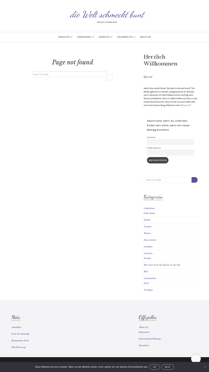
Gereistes (64, 37)
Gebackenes (84, 37)
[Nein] (205, 367)
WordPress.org (18, 347)
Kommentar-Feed (20, 340)
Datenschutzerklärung (150, 338)
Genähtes (105, 37)
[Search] (109, 77)
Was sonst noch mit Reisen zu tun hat (162, 265)
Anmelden (16, 327)
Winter (147, 233)
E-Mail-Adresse (154, 148)
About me (145, 37)
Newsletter (144, 345)
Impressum (144, 332)
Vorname (151, 137)
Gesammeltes (125, 37)
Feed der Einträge (20, 334)
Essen (146, 283)
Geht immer (149, 213)
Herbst (147, 220)
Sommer (148, 226)
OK (154, 367)
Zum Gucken (150, 240)
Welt (146, 271)
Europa (147, 258)
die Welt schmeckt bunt (107, 14)
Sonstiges (148, 289)
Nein (167, 367)
